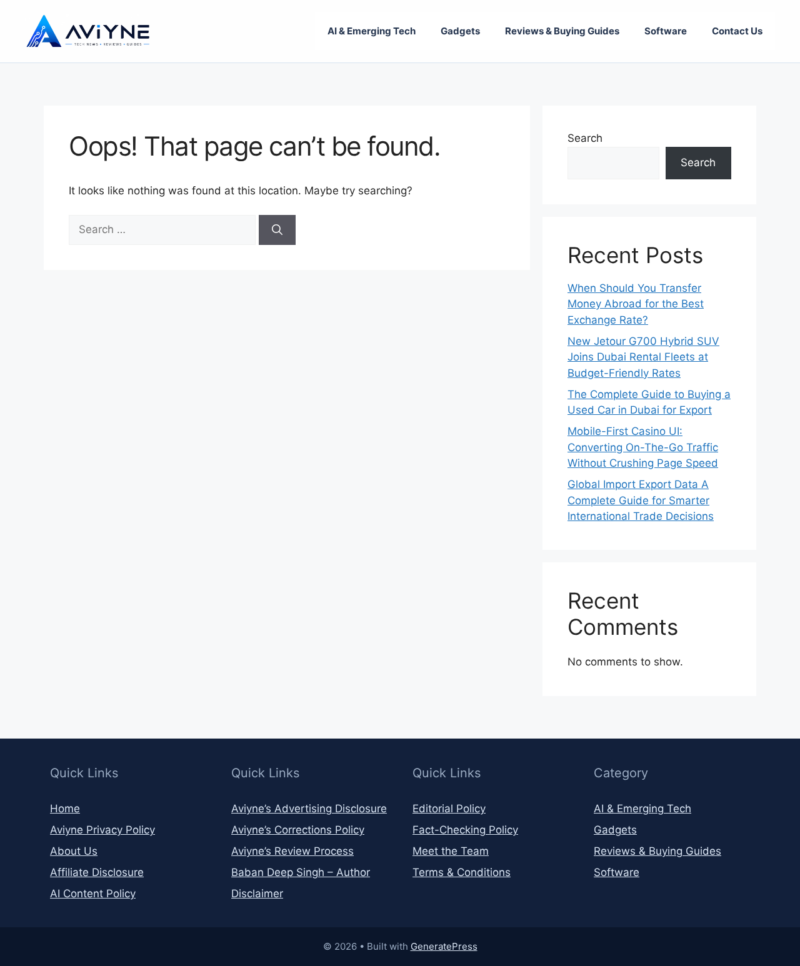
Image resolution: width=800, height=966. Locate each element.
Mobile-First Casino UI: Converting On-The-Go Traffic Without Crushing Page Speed (643, 447)
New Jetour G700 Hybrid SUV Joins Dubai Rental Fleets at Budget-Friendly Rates (643, 357)
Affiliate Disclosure (97, 872)
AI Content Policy (93, 893)
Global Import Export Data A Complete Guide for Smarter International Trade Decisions (641, 500)
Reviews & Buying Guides (562, 31)
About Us (74, 851)
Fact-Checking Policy (465, 830)
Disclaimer (257, 893)
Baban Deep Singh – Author (300, 872)
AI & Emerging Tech (372, 31)
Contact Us (737, 31)
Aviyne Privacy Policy (102, 830)
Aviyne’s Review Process (292, 851)
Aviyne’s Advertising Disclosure (309, 808)
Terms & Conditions (461, 872)
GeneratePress (444, 946)
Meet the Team (450, 851)
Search (585, 138)
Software (665, 31)
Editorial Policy (449, 808)
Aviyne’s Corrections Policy (297, 830)
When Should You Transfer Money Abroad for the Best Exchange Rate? (636, 304)
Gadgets (460, 31)
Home (65, 808)
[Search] (277, 230)
